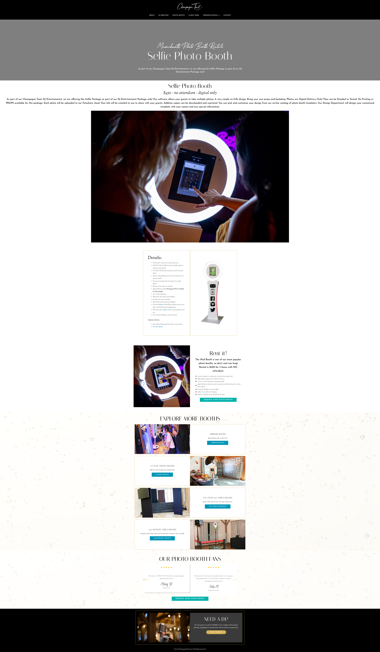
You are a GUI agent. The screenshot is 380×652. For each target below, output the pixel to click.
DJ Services (164, 15)
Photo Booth (178, 15)
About (152, 15)
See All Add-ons (158, 327)
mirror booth (217, 443)
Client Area (194, 15)
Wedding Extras (210, 15)
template (165, 310)
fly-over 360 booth (217, 506)
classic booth (162, 474)
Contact (227, 15)
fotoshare (160, 304)
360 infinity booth (162, 538)
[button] (233, 579)
